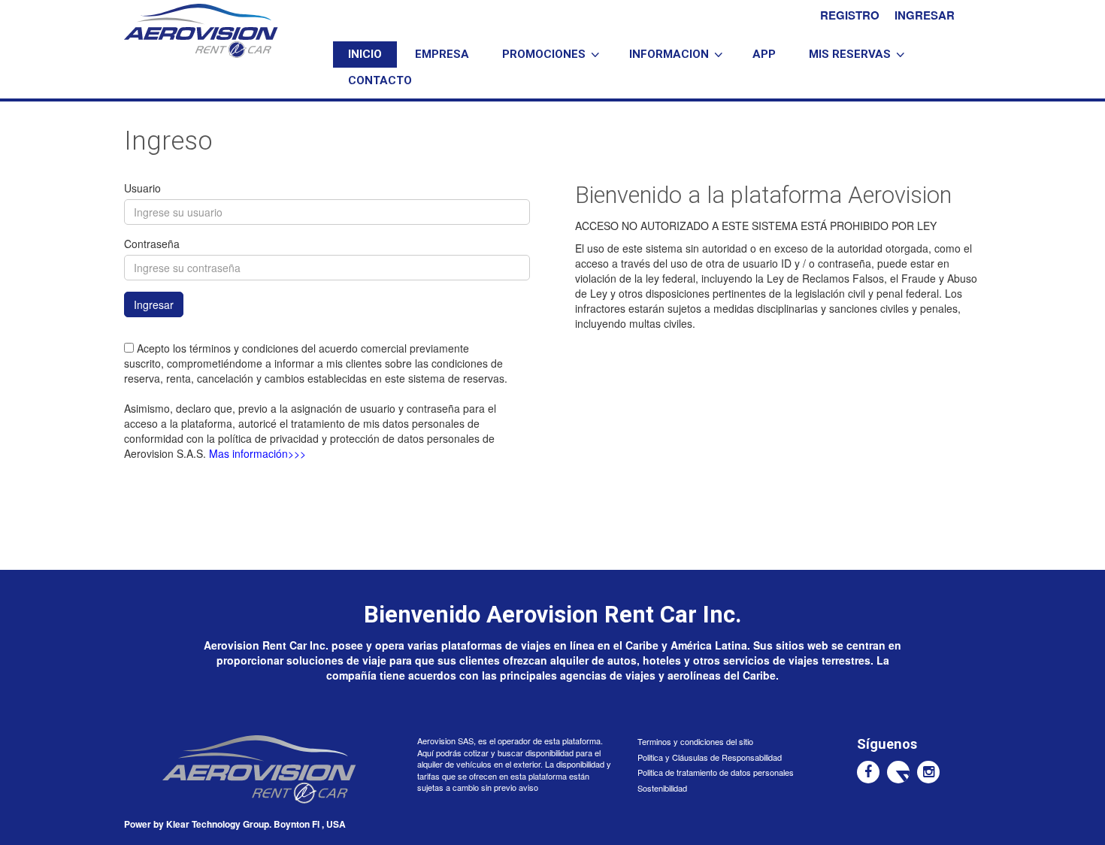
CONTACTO (380, 80)
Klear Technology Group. (218, 824)
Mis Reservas (850, 54)
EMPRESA (442, 54)
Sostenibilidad (662, 788)
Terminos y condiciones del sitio (695, 741)
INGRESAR (925, 15)
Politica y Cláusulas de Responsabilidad (709, 757)
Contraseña (152, 243)
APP (764, 54)
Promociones (544, 54)
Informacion (669, 54)
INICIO (365, 54)
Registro (849, 15)
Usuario (142, 187)
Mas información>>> (257, 453)
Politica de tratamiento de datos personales (715, 772)
